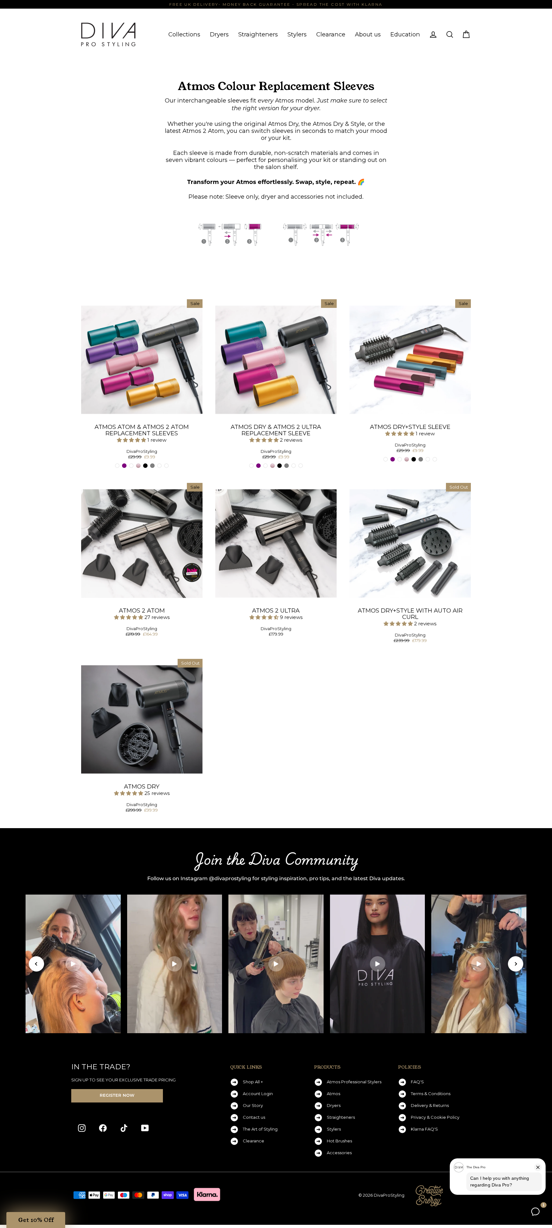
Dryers (219, 34)
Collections (184, 34)
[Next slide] (515, 964)
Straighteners (258, 34)
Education (405, 34)
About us (368, 34)
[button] (132, 440)
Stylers (297, 34)
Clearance (330, 34)
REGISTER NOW (117, 1096)
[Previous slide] (36, 964)
